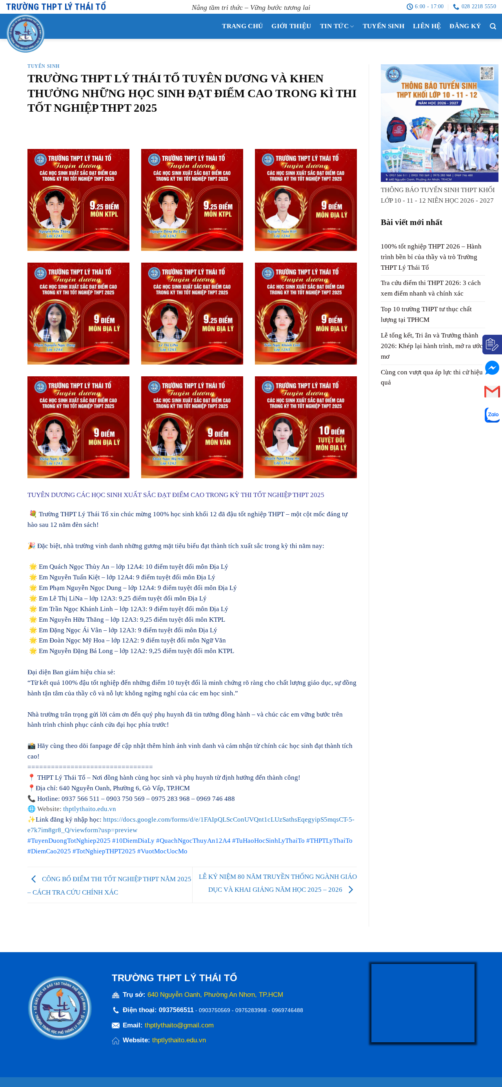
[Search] (493, 26)
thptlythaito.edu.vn (89, 809)
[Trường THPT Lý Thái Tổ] (41, 33)
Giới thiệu (291, 26)
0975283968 (251, 1010)
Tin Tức (334, 26)
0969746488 (287, 1010)
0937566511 (177, 1010)
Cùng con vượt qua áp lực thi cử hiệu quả (432, 377)
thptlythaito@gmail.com (179, 1025)
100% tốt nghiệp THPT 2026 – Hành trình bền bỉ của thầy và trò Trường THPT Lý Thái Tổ (431, 257)
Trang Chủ (242, 26)
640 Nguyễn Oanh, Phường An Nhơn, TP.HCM (215, 994)
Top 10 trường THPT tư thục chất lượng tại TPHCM (426, 315)
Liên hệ (427, 26)
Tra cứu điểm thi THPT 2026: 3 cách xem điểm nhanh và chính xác (431, 288)
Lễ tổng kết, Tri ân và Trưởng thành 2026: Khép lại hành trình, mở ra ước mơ (432, 346)
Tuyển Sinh (383, 26)
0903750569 (214, 1010)
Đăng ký (465, 26)
